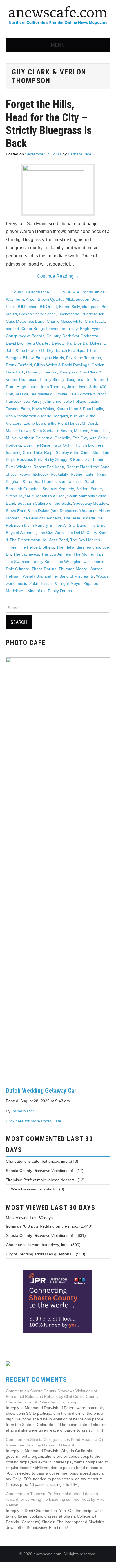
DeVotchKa (62, 343)
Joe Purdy (32, 401)
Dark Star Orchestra (80, 336)
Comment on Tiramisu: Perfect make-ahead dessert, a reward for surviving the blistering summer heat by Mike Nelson (55, 1499)
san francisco (70, 481)
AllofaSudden (77, 299)
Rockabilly (59, 474)
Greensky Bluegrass (59, 372)
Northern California (35, 438)
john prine (52, 401)
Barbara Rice (79, 154)
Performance (37, 292)
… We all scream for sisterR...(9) (35, 1189)
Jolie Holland (75, 401)
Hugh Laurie (28, 386)
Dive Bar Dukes (87, 343)
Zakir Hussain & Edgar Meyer (55, 583)
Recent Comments (36, 1380)
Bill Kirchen (27, 306)
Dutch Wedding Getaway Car (41, 1090)
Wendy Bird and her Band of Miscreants (58, 576)
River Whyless (18, 467)
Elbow (28, 358)
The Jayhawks (26, 554)
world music (16, 583)
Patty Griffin (63, 445)
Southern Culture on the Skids (44, 503)
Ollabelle (62, 438)
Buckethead (68, 314)
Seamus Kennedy (58, 488)
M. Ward (89, 423)
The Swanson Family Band (30, 561)
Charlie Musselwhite (64, 321)
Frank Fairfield (19, 365)
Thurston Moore (73, 569)
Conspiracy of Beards (25, 336)
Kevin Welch (43, 408)
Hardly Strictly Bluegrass (61, 379)
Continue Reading (58, 276)
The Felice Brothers (36, 547)
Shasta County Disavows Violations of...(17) (45, 1170)
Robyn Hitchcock (33, 474)
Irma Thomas (53, 386)
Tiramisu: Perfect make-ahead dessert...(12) (45, 1180)
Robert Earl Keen (49, 467)
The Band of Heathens (41, 518)
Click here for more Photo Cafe (33, 1121)
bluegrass (90, 306)
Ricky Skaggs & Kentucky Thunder (75, 459)
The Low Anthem (56, 554)
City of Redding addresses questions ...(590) (45, 1254)
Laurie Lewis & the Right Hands (52, 423)
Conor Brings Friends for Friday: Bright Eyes (60, 328)
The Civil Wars (51, 532)
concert (12, 328)
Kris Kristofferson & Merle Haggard (37, 416)
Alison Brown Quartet (45, 299)
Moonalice (99, 430)
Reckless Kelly (29, 459)
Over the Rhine (36, 445)
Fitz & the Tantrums (83, 358)
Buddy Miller (92, 314)
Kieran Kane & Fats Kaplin (79, 408)
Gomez (32, 372)
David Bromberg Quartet (28, 343)
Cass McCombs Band (25, 321)
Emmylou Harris (49, 358)
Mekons (81, 430)
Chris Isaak (95, 321)
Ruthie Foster (83, 474)
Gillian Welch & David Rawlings (61, 365)
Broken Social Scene (37, 314)
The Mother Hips (88, 554)
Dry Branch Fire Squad (67, 350)
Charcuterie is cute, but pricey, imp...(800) (43, 1244)
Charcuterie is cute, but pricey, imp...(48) (42, 1161)
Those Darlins (44, 569)
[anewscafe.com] (58, 15)
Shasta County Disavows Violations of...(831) (46, 1235)
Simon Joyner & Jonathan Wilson (35, 496)
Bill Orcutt (48, 306)
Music (18, 292)
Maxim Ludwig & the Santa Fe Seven (39, 430)
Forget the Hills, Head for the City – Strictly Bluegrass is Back (49, 123)
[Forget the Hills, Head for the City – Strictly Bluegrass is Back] (58, 189)
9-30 (67, 292)
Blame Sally (69, 306)
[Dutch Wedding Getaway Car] (58, 867)
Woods (102, 576)
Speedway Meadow (90, 503)
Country (53, 336)
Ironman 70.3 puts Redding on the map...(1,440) (49, 1226)
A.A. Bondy (83, 292)
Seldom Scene (89, 488)
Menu (58, 45)
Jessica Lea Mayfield (33, 394)
